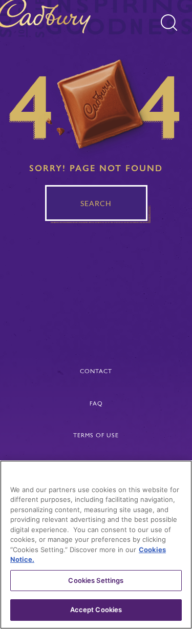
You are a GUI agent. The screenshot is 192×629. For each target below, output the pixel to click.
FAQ (96, 403)
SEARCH (96, 203)
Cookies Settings (95, 580)
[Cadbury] (48, 18)
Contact (96, 371)
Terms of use (96, 435)
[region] (96, 544)
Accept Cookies (96, 609)
